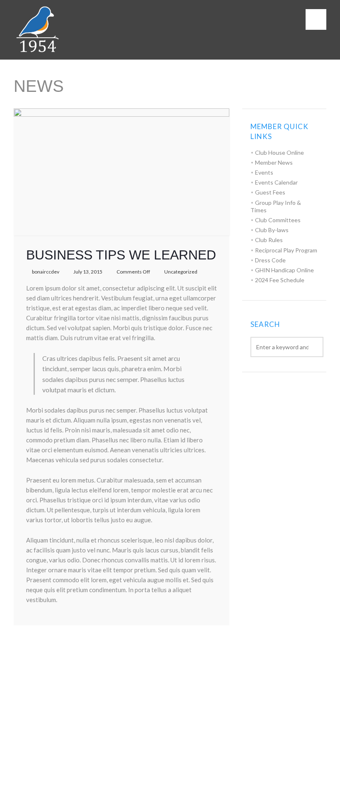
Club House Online (279, 152)
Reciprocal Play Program (286, 250)
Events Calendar (276, 182)
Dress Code (270, 260)
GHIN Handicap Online (284, 270)
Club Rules (269, 239)
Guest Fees (270, 192)
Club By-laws (272, 229)
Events (264, 172)
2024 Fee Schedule (279, 279)
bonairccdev (45, 272)
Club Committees (278, 219)
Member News (274, 162)
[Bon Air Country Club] (36, 30)
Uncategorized (180, 272)
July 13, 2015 (87, 272)
